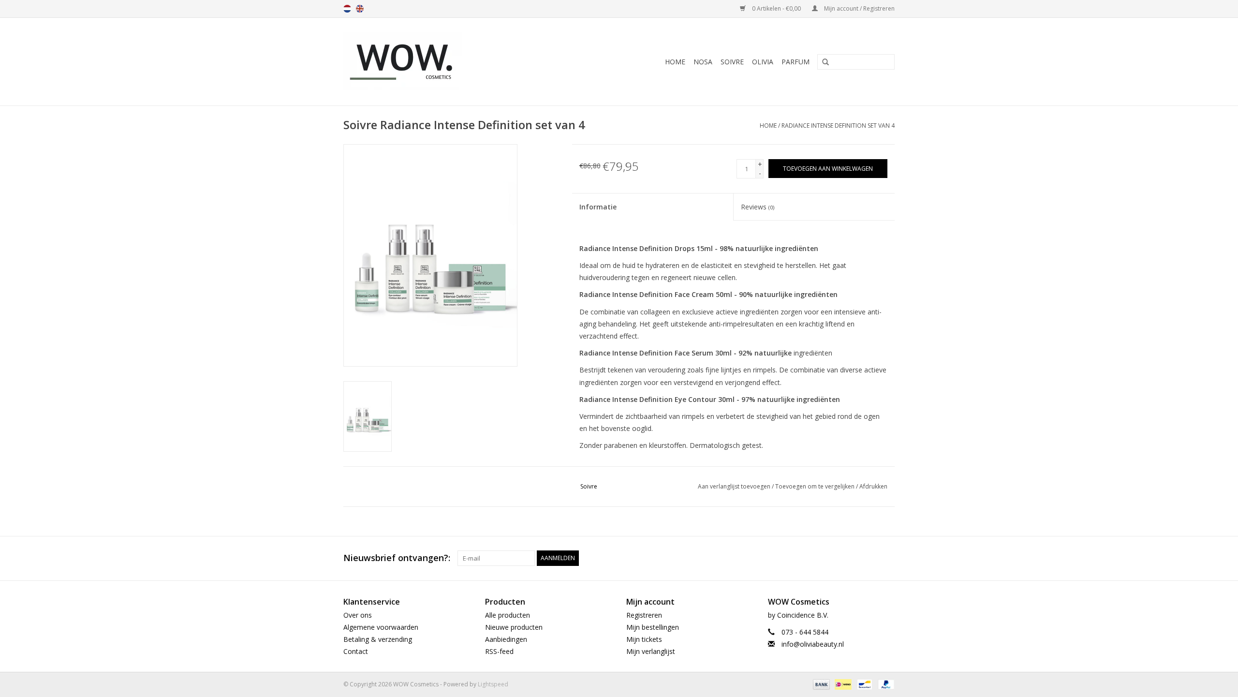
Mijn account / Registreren (859, 8)
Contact (355, 651)
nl (347, 9)
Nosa (702, 61)
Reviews (757, 206)
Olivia (762, 61)
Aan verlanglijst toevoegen (734, 486)
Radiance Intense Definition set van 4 (838, 125)
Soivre (732, 61)
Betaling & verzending (377, 639)
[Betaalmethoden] (820, 684)
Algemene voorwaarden (380, 627)
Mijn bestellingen (652, 627)
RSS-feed (499, 651)
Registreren (644, 615)
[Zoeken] (822, 62)
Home (675, 61)
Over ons (357, 615)
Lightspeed (493, 684)
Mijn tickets (644, 639)
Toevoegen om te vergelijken (815, 486)
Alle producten (507, 615)
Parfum (795, 61)
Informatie (598, 206)
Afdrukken (873, 486)
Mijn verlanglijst (650, 651)
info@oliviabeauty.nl (812, 644)
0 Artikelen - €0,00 (776, 8)
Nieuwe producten (514, 627)
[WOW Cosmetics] (436, 61)
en (360, 9)
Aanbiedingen (506, 639)
